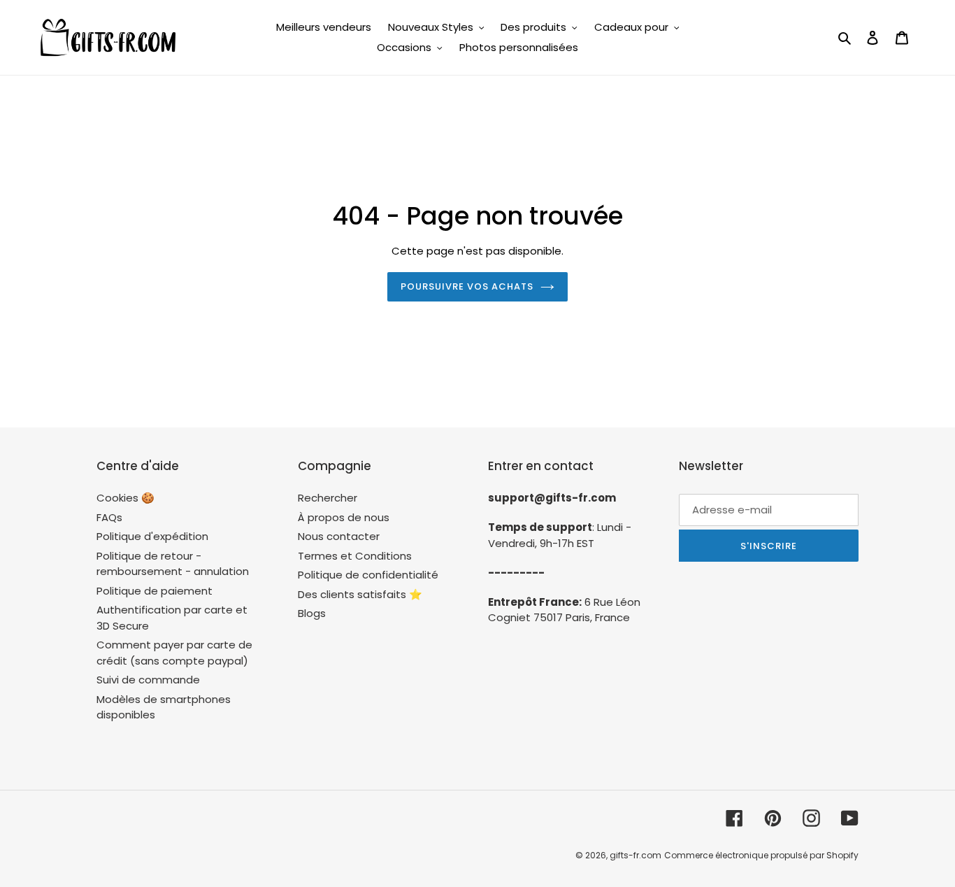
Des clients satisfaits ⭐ (360, 594)
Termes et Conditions (355, 555)
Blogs (312, 613)
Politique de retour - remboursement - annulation (172, 563)
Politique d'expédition (152, 536)
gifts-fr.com (635, 855)
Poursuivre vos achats (467, 286)
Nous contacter (339, 536)
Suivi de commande (148, 679)
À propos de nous (343, 517)
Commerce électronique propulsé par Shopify (761, 855)
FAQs (109, 517)
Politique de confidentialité (368, 574)
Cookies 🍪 (125, 497)
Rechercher (327, 497)
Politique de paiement (154, 590)
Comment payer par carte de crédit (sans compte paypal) (174, 652)
